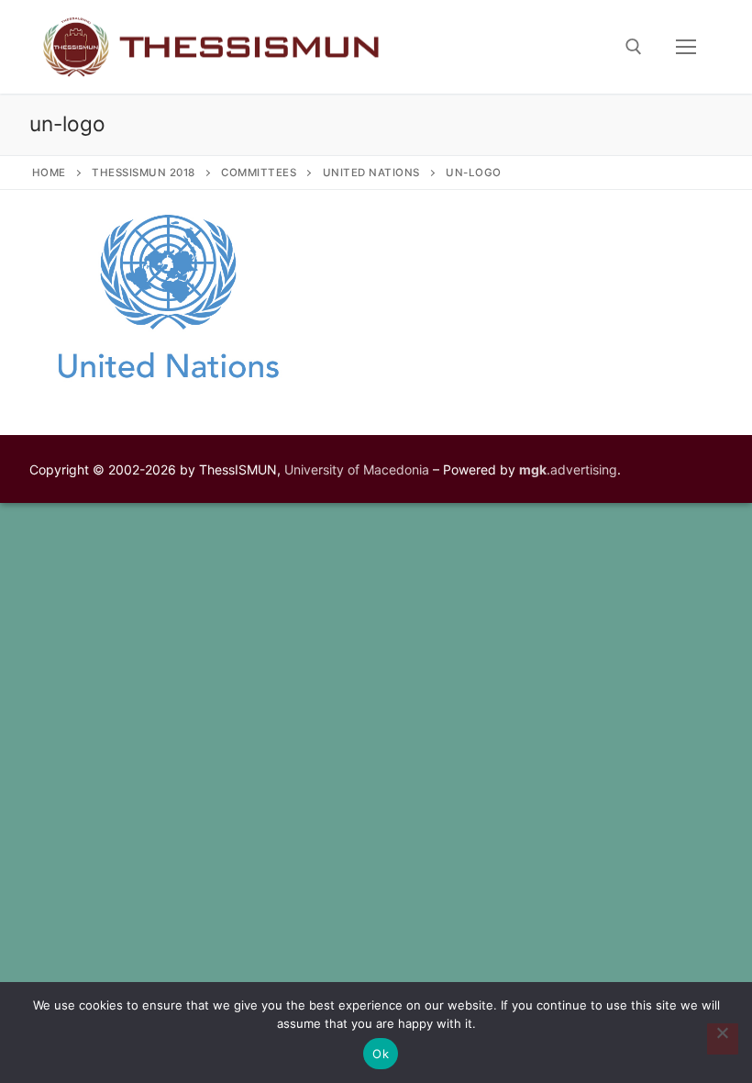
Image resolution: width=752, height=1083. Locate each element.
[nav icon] (686, 47)
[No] (722, 1039)
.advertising (568, 469)
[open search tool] (633, 47)
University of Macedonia (356, 469)
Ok (380, 1053)
